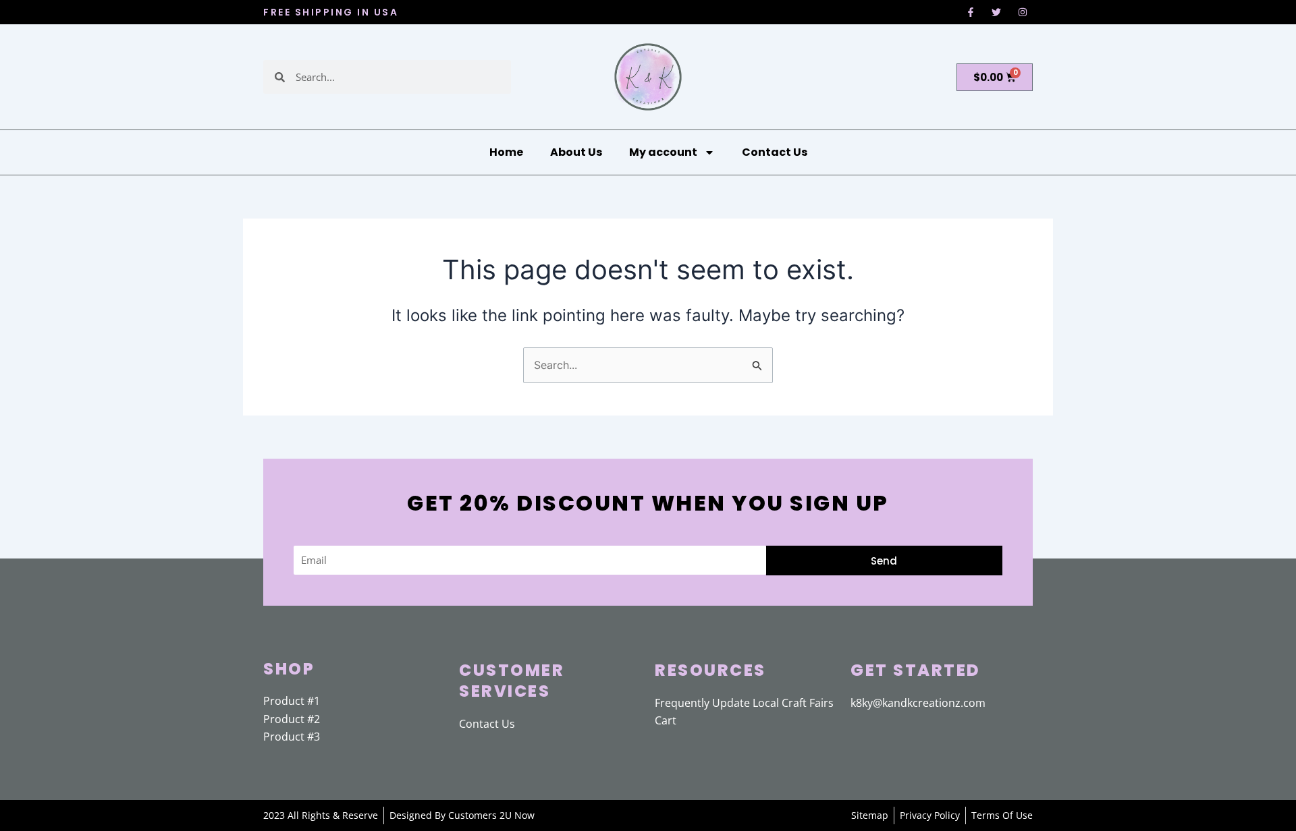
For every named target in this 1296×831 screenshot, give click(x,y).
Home (506, 152)
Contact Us (774, 152)
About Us (576, 152)
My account (663, 152)
